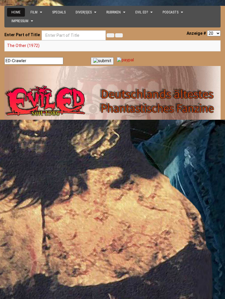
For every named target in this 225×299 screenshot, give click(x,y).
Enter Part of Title (22, 34)
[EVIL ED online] (112, 93)
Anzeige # (196, 33)
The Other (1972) (23, 45)
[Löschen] (119, 35)
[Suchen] (110, 35)
